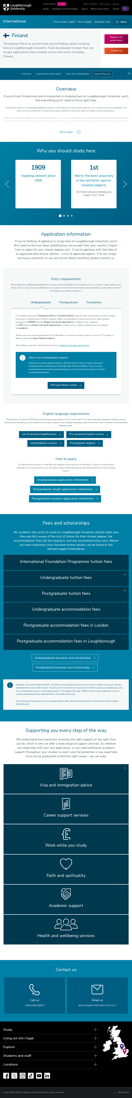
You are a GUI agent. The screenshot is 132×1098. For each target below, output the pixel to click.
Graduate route (102, 21)
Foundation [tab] (93, 302)
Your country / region (64, 21)
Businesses (105, 4)
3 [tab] (68, 216)
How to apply (85, 21)
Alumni (116, 4)
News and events (100, 8)
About (116, 8)
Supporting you (102, 73)
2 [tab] (64, 216)
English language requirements (74, 345)
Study (46, 8)
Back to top (123, 1092)
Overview (26, 73)
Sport (84, 8)
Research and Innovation (65, 8)
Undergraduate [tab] (41, 302)
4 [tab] (72, 216)
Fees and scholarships (77, 73)
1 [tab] (60, 215)
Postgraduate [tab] (68, 302)
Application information (48, 73)
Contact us (116, 50)
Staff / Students (90, 4)
